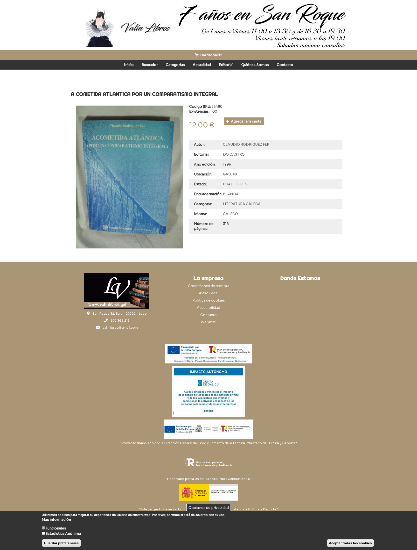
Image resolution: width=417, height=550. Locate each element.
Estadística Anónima (63, 533)
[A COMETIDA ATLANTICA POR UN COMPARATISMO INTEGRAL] (129, 177)
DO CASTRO (234, 154)
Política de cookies (208, 300)
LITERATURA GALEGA (242, 204)
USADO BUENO (236, 184)
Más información (56, 519)
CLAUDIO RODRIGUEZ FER (246, 144)
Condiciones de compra (208, 286)
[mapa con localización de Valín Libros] (300, 306)
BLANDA (231, 194)
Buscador (150, 65)
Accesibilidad (208, 307)
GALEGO (230, 214)
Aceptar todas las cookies (350, 543)
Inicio (129, 65)
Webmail (208, 322)
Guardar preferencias (61, 543)
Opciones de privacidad (208, 508)
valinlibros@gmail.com (120, 328)
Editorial (226, 65)
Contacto (285, 65)
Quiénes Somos (255, 65)
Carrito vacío (211, 55)
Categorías (175, 65)
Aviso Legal (208, 293)
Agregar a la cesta (245, 121)
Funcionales (56, 528)
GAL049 (230, 174)
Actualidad (202, 65)
